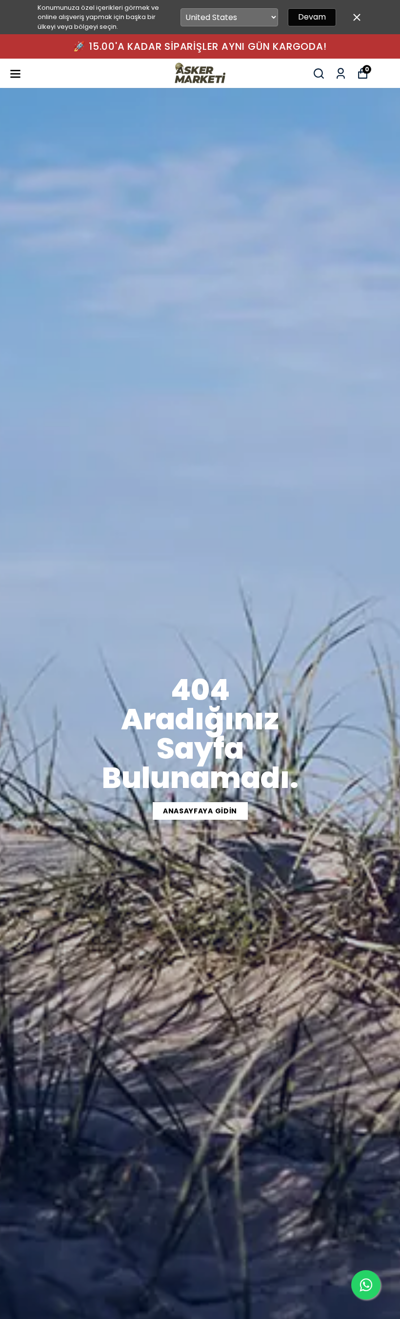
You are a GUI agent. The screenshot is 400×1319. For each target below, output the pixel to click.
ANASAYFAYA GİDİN (200, 811)
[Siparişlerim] (341, 73)
